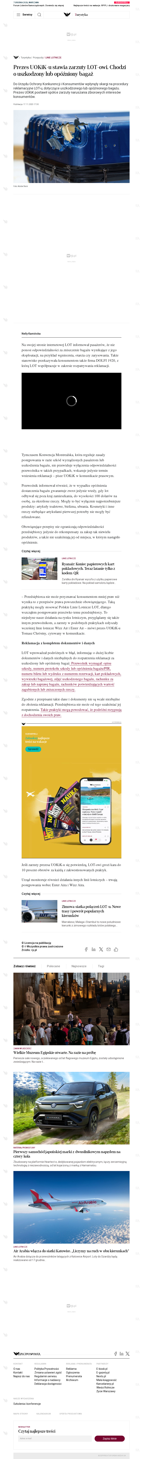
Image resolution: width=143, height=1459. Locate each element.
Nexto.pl (101, 1376)
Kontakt (18, 1372)
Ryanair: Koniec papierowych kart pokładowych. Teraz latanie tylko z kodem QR (88, 568)
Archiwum (72, 1380)
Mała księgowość (106, 1380)
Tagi (101, 966)
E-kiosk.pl (101, 1368)
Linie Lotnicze (53, 57)
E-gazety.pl (102, 1372)
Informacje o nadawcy (47, 1380)
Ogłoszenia (73, 1372)
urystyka (81, 15)
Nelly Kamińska (31, 333)
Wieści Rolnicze (105, 1387)
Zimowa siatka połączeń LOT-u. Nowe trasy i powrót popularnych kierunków (91, 911)
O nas (16, 1368)
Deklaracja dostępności (47, 1383)
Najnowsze (79, 966)
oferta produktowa (70, 1414)
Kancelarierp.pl (105, 1383)
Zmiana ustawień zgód (47, 1372)
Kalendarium (43, 1414)
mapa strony (20, 1414)
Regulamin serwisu (45, 1376)
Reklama (71, 1368)
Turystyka (26, 57)
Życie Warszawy (105, 1391)
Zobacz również (24, 966)
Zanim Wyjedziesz (22, 1049)
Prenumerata (74, 1376)
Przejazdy (38, 57)
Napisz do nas (21, 1376)
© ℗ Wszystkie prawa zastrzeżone (42, 946)
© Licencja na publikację (36, 942)
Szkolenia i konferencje (27, 1403)
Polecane (53, 966)
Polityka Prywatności (46, 1368)
